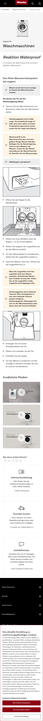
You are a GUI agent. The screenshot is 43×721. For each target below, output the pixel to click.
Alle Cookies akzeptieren (21, 703)
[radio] (5, 460)
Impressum (6, 698)
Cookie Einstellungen (21, 716)
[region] (21, 673)
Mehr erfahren (22, 491)
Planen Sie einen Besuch (22, 527)
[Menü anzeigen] (5, 3)
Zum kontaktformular (22, 569)
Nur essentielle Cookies (21, 710)
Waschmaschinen (19, 9)
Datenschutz (15, 698)
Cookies (24, 698)
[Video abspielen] (21, 392)
